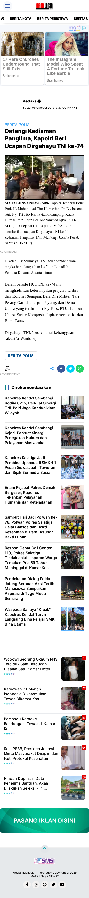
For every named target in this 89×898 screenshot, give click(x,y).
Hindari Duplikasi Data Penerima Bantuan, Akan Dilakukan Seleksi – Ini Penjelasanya (26, 783)
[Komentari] (7, 369)
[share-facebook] (61, 369)
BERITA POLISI (17, 124)
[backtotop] (45, 849)
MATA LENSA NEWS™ (44, 876)
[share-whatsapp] (80, 369)
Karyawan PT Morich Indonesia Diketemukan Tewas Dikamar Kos (25, 694)
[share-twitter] (70, 369)
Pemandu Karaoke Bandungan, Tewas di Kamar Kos (29, 723)
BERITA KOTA (20, 18)
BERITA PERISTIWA (52, 18)
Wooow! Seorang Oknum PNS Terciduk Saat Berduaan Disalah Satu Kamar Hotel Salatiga (30, 664)
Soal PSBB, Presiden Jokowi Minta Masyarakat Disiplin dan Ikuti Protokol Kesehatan (31, 753)
